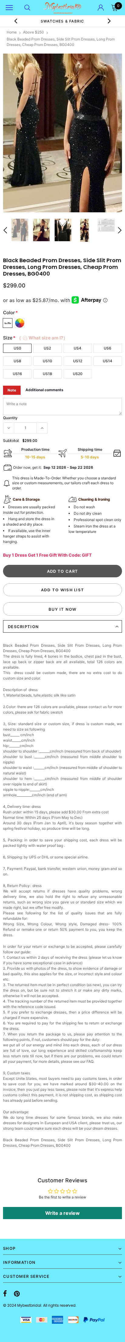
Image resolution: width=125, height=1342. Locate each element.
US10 (47, 361)
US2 (47, 348)
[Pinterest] (17, 1293)
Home (12, 32)
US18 (47, 373)
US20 (78, 373)
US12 (77, 361)
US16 (17, 373)
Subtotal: (11, 440)
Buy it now (63, 609)
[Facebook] (5, 1293)
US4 (77, 348)
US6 (107, 348)
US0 (17, 348)
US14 (107, 361)
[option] (62, 133)
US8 (17, 361)
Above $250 (33, 32)
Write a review (62, 1213)
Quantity (10, 417)
